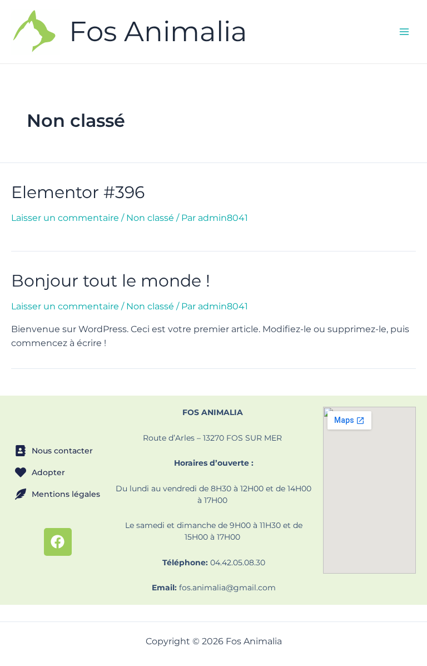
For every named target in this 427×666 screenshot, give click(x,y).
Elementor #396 (78, 192)
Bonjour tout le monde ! (110, 280)
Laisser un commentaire (65, 218)
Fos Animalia (158, 31)
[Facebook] (58, 542)
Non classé (150, 218)
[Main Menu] (404, 31)
